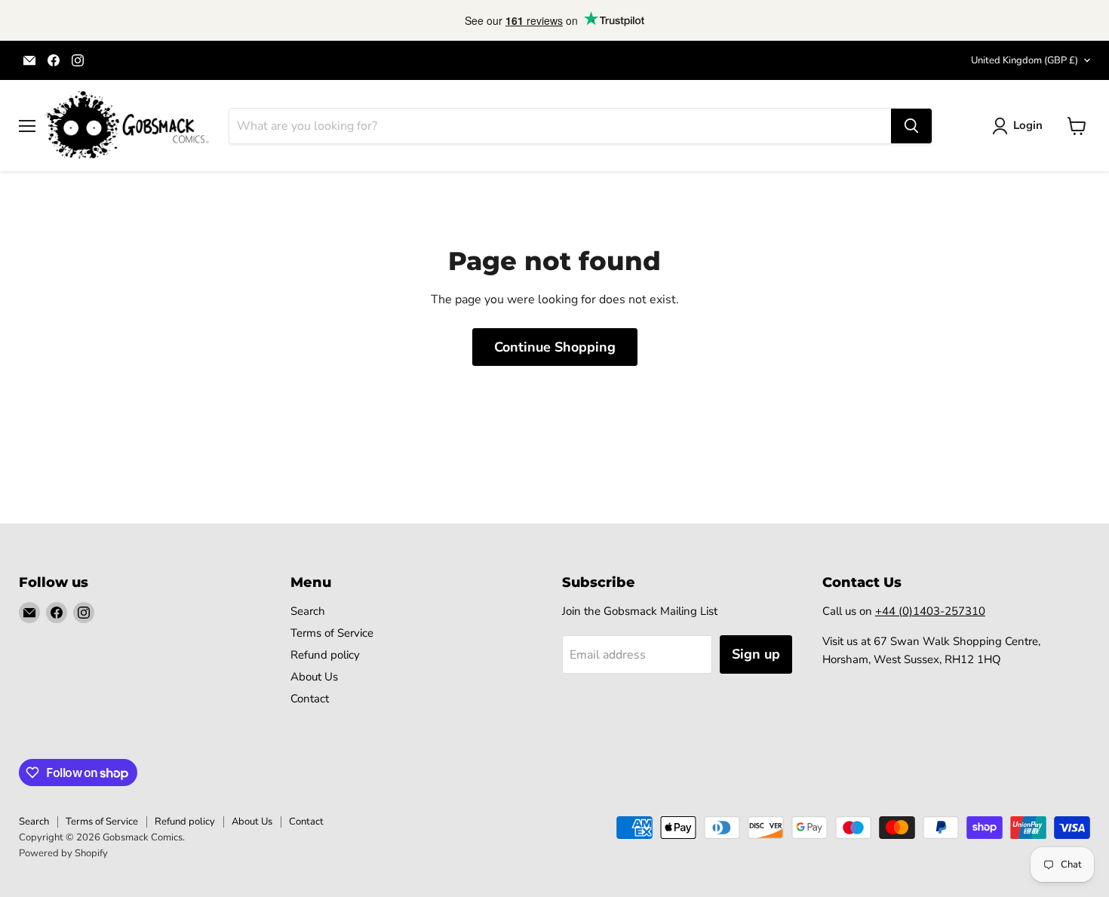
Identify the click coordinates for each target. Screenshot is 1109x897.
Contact (309, 698)
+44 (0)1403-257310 (930, 611)
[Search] (911, 126)
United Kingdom (1024, 60)
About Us (314, 676)
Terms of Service (331, 632)
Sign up (756, 654)
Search (307, 611)
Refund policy (325, 654)
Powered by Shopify (63, 853)
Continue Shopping (555, 347)
